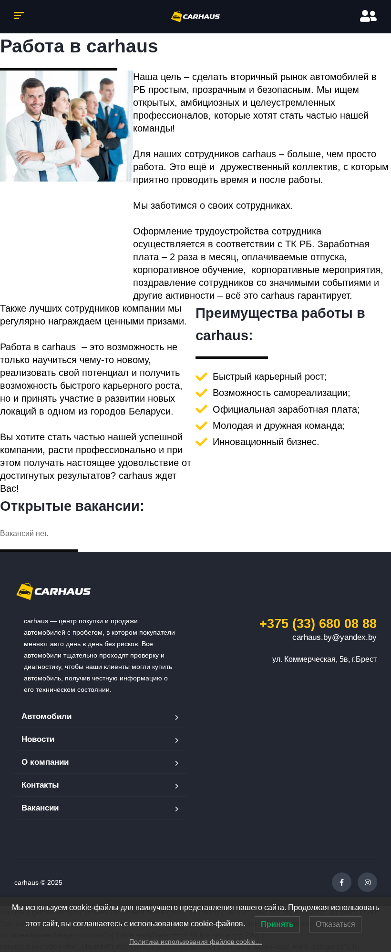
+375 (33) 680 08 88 (318, 624)
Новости (37, 739)
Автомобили (46, 716)
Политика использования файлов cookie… (195, 941)
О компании (45, 762)
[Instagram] (367, 882)
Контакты (40, 785)
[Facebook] (341, 882)
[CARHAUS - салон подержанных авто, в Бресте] (195, 16)
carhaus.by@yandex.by (334, 637)
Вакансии (40, 807)
